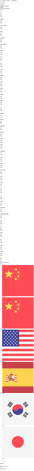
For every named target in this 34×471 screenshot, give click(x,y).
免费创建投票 (7, 262)
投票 (1, 16)
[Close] (0, 465)
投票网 (3, 262)
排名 (1, 10)
